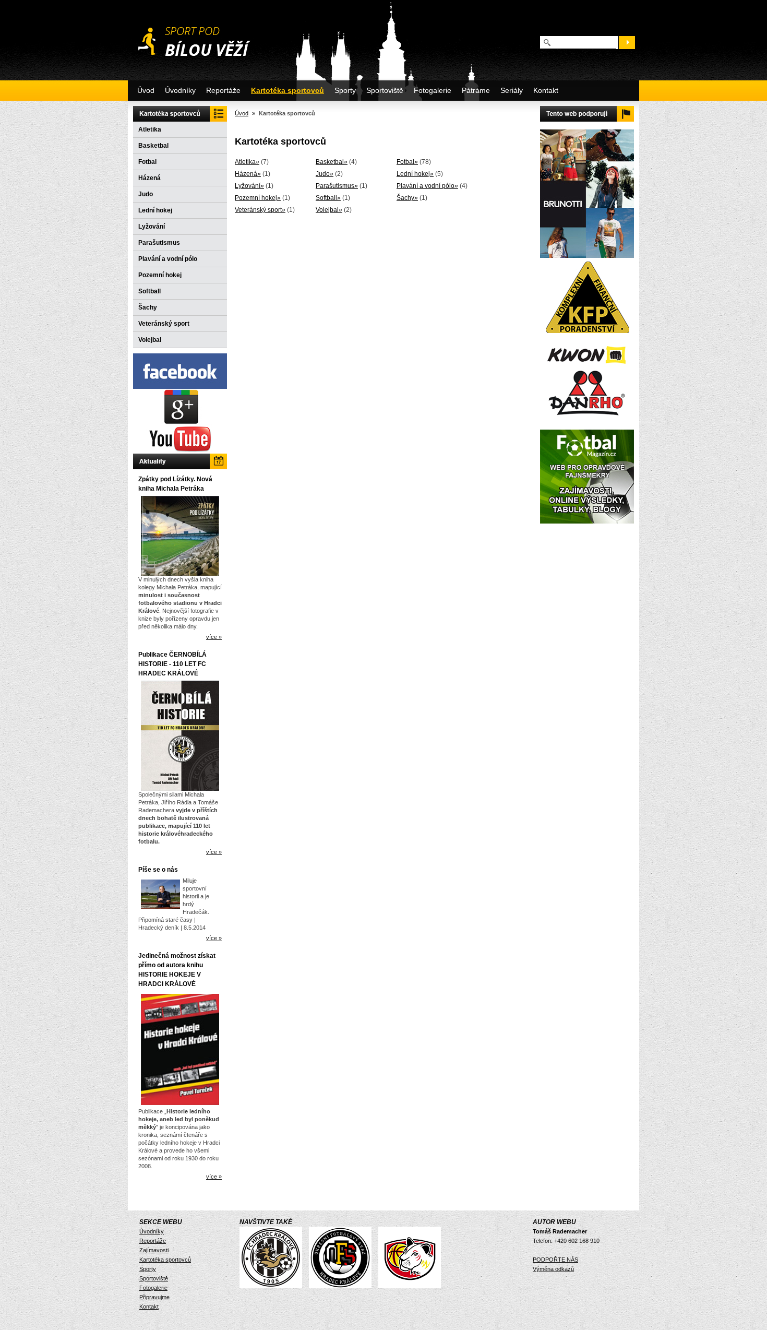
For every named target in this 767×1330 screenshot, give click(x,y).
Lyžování (151, 226)
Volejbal (149, 339)
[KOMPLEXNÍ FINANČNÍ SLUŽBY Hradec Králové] (587, 335)
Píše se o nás (158, 869)
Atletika (149, 129)
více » (214, 637)
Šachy (147, 307)
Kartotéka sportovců (287, 90)
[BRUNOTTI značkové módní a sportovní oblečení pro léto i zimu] (587, 255)
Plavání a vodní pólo (167, 259)
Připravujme (154, 1297)
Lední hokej (155, 210)
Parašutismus (159, 242)
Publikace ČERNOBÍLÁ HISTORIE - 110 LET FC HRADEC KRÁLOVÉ (172, 664)
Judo (145, 194)
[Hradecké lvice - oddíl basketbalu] (412, 1286)
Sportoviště (384, 90)
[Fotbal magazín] (587, 521)
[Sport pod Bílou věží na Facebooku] (180, 386)
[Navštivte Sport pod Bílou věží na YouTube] (180, 451)
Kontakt (545, 90)
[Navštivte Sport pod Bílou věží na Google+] (180, 422)
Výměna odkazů (553, 1269)
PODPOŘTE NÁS (555, 1259)
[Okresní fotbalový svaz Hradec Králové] (343, 1286)
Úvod (145, 90)
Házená (149, 178)
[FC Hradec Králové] (273, 1286)
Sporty (345, 90)
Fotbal (147, 161)
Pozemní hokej (160, 275)
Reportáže (223, 90)
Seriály (511, 90)
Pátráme (476, 90)
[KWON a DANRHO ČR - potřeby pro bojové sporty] (587, 380)
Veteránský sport (163, 323)
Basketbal (153, 145)
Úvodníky (180, 90)
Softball (149, 291)
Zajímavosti (154, 1250)
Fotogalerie (432, 90)
